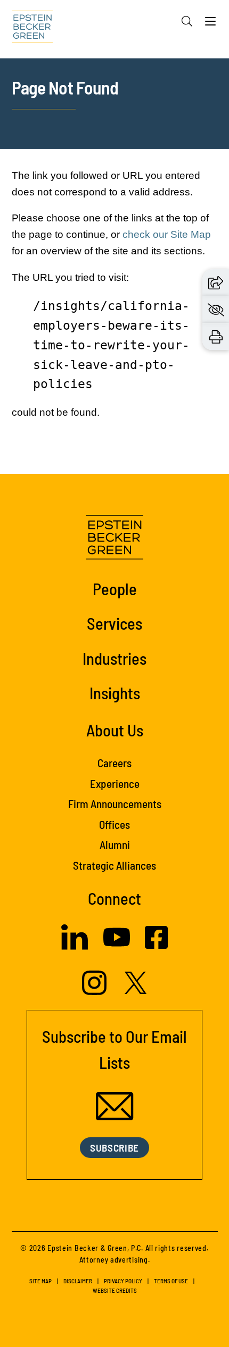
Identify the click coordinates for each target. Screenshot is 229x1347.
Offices (114, 824)
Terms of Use (171, 1280)
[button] (215, 282)
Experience (115, 783)
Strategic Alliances (114, 865)
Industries (114, 658)
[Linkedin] (74, 946)
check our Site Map (166, 234)
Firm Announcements (114, 803)
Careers (114, 762)
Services (114, 623)
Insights (114, 692)
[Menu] (210, 24)
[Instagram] (95, 991)
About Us (114, 730)
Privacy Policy (123, 1280)
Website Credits (115, 1290)
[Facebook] (156, 945)
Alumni (115, 844)
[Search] (187, 21)
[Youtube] (116, 947)
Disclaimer (77, 1280)
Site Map (40, 1280)
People (115, 588)
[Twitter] (136, 990)
